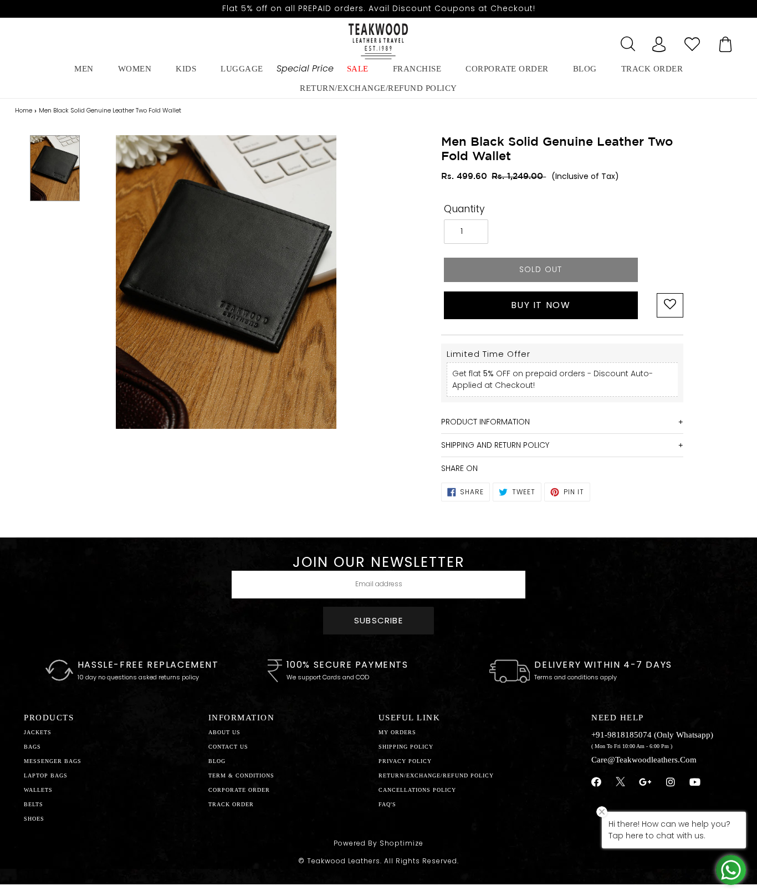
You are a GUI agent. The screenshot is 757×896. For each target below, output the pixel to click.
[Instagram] (671, 782)
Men (84, 68)
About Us (224, 732)
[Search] (625, 41)
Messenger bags (52, 761)
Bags (32, 747)
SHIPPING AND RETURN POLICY (495, 444)
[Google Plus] (645, 782)
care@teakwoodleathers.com (644, 759)
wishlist (692, 41)
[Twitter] (620, 783)
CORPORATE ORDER (239, 790)
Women (135, 68)
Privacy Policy (405, 761)
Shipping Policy (405, 747)
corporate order (507, 68)
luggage (242, 68)
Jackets (38, 732)
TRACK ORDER (231, 804)
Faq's (387, 804)
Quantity (464, 209)
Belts (33, 804)
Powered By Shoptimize (378, 843)
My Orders (397, 732)
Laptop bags (46, 775)
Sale (358, 68)
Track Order (652, 68)
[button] (670, 305)
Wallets (38, 790)
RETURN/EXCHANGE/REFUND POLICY (378, 88)
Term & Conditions (241, 775)
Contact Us (228, 747)
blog (585, 68)
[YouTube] (695, 782)
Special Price (305, 68)
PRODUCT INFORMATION (485, 421)
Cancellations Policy (417, 790)
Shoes (34, 819)
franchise (417, 68)
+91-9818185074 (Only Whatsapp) (652, 734)
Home (23, 110)
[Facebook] (596, 782)
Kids (186, 68)
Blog (217, 761)
